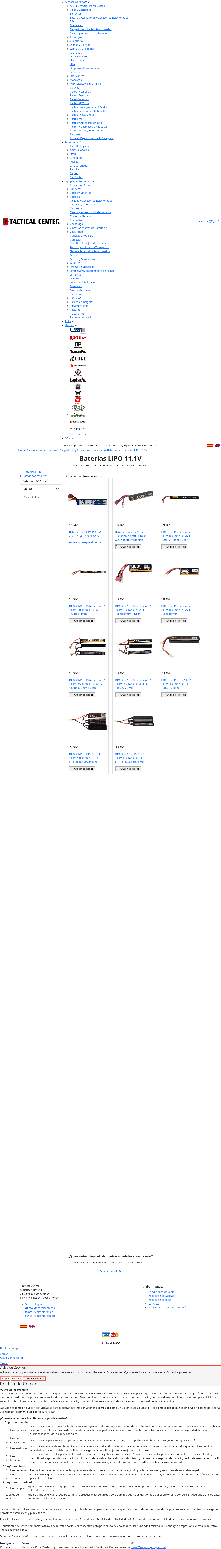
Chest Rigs (76, 224)
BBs (72, 21)
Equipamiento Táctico (78, 181)
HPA (72, 64)
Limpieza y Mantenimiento (86, 68)
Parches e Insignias (82, 302)
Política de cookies (159, 1299)
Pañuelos (75, 298)
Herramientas (78, 60)
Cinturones (76, 232)
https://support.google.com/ (148, 1547)
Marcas (69, 325)
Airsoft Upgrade (80, 146)
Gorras (74, 255)
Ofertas (69, 438)
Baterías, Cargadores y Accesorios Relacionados (99, 17)
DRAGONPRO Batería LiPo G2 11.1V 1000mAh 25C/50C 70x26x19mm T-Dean (133, 610)
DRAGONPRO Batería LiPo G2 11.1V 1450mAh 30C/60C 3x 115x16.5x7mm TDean (87, 684)
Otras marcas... (79, 434)
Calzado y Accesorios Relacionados (91, 200)
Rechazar (16, 1378)
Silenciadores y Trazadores (86, 130)
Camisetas (76, 208)
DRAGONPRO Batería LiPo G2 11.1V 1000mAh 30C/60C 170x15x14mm (87, 610)
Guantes (75, 263)
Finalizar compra (10, 1348)
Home (22, 450)
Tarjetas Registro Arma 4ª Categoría (92, 138)
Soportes (75, 134)
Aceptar (5, 1378)
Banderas (76, 13)
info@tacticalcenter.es (41, 1308)
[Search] (212, 221)
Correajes (76, 239)
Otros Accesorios (80, 91)
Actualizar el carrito (12, 1358)
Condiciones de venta (161, 1292)
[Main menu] (58, 221)
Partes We (76, 119)
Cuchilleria (76, 41)
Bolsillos (75, 196)
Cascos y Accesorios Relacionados (90, 33)
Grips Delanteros (80, 56)
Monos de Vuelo (80, 290)
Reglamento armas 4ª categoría (167, 1307)
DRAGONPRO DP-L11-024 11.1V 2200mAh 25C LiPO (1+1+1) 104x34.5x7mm (84, 758)
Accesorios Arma (80, 185)
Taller (68, 321)
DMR (73, 154)
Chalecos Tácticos (80, 216)
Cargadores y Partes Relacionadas (91, 29)
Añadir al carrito (129, 547)
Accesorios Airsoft (76, 2)
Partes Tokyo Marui (82, 115)
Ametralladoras (79, 150)
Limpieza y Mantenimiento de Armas (92, 271)
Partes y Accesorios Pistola (86, 122)
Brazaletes (76, 25)
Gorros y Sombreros (82, 259)
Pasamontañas (79, 306)
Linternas (75, 72)
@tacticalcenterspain (40, 1312)
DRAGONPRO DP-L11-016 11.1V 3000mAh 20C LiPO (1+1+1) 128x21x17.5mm (130, 758)
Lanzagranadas (79, 165)
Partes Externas (79, 95)
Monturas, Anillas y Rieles (85, 84)
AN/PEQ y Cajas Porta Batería (87, 6)
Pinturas (75, 309)
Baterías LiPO (115, 450)
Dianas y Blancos (80, 45)
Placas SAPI (77, 313)
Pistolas (74, 169)
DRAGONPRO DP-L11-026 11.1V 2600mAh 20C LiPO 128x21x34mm (176, 684)
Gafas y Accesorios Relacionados (90, 251)
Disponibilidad (32, 497)
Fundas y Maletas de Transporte (89, 247)
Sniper (74, 173)
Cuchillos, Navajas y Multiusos (88, 243)
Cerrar (4, 1354)
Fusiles (74, 161)
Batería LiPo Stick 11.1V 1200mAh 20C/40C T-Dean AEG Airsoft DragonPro (131, 536)
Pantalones (77, 294)
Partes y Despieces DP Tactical (88, 126)
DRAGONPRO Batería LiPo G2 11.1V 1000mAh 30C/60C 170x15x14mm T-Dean (179, 536)
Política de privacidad (161, 1296)
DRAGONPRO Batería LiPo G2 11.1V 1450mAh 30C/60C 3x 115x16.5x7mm (133, 684)
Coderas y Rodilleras (82, 235)
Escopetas (76, 158)
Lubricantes (77, 76)
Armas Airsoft (73, 142)
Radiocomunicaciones (83, 317)
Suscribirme (108, 1271)
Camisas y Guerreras (82, 204)
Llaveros (75, 278)
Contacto (154, 1303)
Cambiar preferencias (34, 1378)
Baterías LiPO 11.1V (135, 450)
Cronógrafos (78, 37)
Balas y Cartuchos (81, 10)
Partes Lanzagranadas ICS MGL (89, 107)
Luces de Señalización (83, 282)
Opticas (74, 87)
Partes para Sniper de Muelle (87, 111)
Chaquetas (76, 220)
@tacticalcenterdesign (41, 1316)
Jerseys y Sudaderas (82, 267)
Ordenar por (74, 476)
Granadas (76, 52)
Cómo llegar (34, 1304)
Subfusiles (76, 177)
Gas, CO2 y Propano (82, 48)
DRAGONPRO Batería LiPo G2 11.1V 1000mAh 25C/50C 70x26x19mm (179, 610)
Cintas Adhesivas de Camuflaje (88, 228)
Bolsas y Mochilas (80, 193)
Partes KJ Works (79, 103)
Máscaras (76, 80)
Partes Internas (79, 99)
